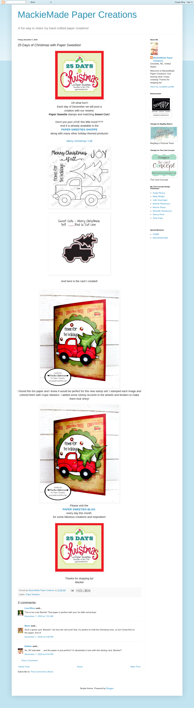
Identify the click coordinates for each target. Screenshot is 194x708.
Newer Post (24, 666)
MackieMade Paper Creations (77, 15)
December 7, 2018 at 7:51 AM (39, 616)
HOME (156, 234)
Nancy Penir (158, 214)
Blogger (110, 688)
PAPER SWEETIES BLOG (79, 509)
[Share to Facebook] (86, 590)
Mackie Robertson (161, 203)
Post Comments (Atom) (42, 671)
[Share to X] (83, 590)
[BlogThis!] (80, 590)
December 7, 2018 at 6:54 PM (39, 654)
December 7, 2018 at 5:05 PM (39, 637)
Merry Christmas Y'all (79, 141)
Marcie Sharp (159, 207)
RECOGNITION (160, 238)
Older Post (135, 666)
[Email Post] (72, 590)
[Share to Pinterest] (89, 590)
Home (80, 666)
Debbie (28, 646)
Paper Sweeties (33, 594)
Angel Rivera (159, 193)
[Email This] (77, 590)
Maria (27, 626)
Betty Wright (158, 196)
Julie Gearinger (160, 200)
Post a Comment (30, 660)
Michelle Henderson (162, 211)
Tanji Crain (158, 218)
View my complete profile (162, 86)
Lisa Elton (30, 608)
